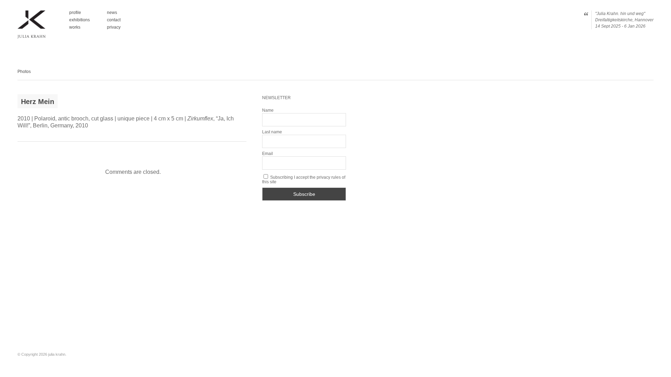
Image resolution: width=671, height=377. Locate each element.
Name (268, 110)
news (112, 12)
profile (75, 12)
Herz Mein (37, 101)
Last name (272, 132)
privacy (114, 27)
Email (267, 153)
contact (114, 19)
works (74, 27)
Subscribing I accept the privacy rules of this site (303, 179)
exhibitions (79, 19)
